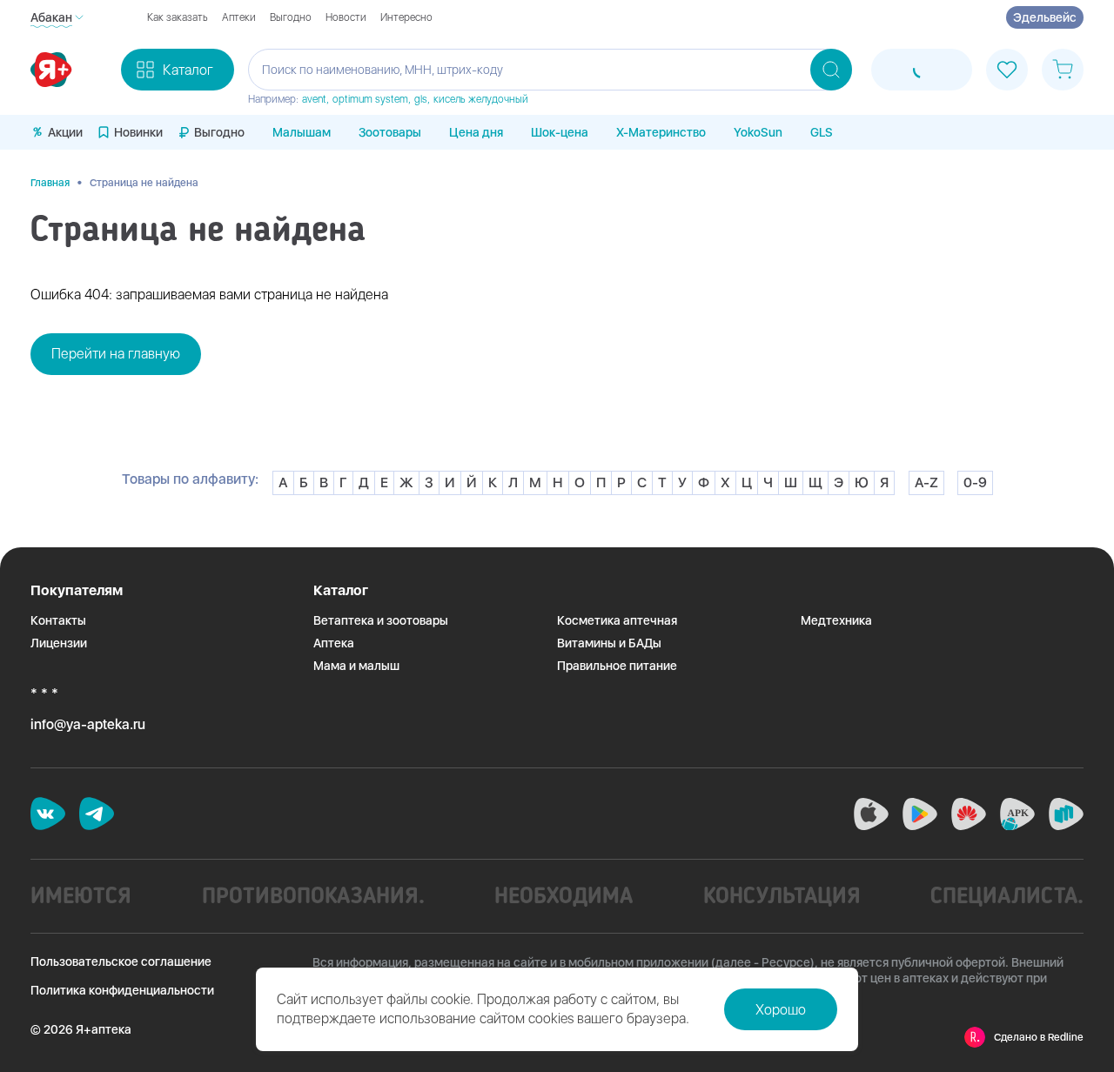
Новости (345, 17)
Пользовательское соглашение (120, 961)
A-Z (926, 482)
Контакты (58, 620)
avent (314, 99)
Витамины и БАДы (609, 643)
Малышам (301, 132)
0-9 (975, 482)
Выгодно (291, 17)
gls (420, 99)
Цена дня (476, 132)
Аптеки (239, 17)
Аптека (333, 643)
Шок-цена (559, 132)
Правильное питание (617, 666)
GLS (821, 132)
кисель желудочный (480, 99)
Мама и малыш (356, 666)
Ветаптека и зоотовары (380, 620)
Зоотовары (390, 132)
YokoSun (758, 132)
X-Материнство (661, 132)
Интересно (406, 17)
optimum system (370, 99)
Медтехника (836, 620)
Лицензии (58, 643)
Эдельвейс (1045, 17)
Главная (50, 183)
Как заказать (177, 17)
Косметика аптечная (617, 620)
